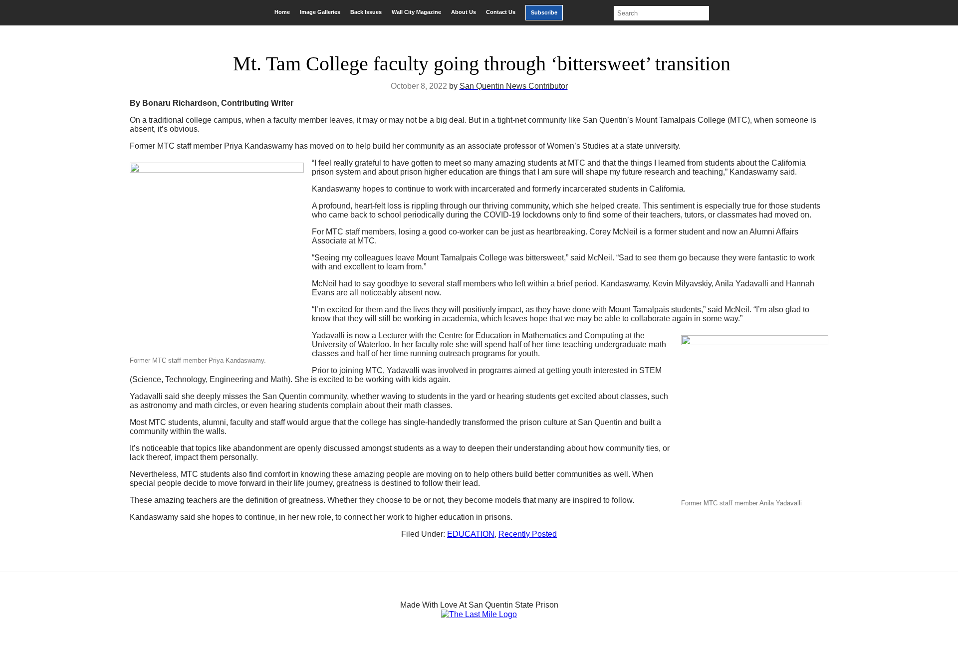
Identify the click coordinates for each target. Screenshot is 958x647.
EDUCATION (470, 534)
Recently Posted (527, 534)
